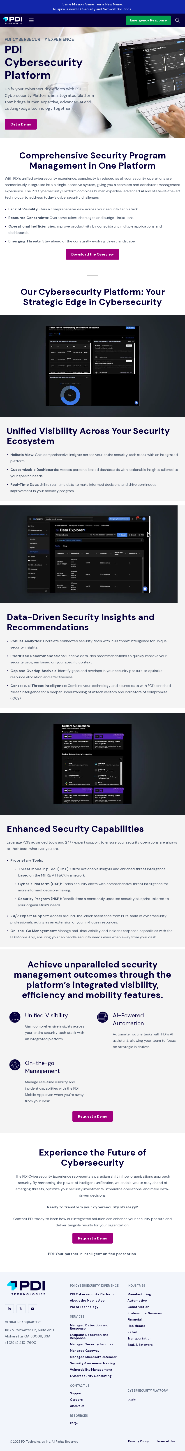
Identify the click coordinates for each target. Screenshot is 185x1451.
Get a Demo (20, 124)
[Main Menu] (31, 20)
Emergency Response (148, 20)
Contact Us (80, 1386)
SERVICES (77, 1316)
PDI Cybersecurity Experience (94, 1286)
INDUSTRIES (136, 1286)
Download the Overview (92, 254)
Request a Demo (92, 1116)
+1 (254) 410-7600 (20, 1342)
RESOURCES (79, 1416)
